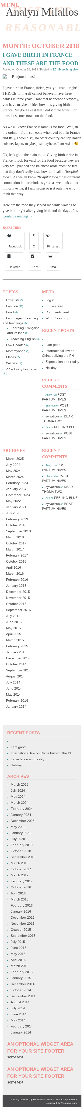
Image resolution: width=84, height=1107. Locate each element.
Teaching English (23, 339)
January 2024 (16, 489)
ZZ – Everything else (21, 369)
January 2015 (16, 652)
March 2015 (15, 640)
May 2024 (13, 471)
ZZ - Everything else (65, 69)
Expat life (13, 300)
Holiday (51, 368)
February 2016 (17, 579)
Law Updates (15, 345)
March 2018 (15, 537)
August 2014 (15, 676)
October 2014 (16, 664)
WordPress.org (57, 318)
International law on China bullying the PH (41, 753)
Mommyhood (15, 351)
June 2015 (14, 622)
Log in (50, 300)
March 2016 (15, 573)
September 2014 (18, 670)
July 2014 (13, 682)
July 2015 (13, 616)
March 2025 (15, 458)
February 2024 (17, 483)
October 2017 (16, 543)
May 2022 (13, 501)
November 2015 (18, 598)
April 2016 (13, 567)
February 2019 (17, 519)
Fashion (12, 306)
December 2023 (18, 495)
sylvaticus (53, 416)
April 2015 (13, 634)
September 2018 (18, 531)
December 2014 (18, 658)
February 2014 (17, 700)
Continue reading (18, 216)
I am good (53, 345)
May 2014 (13, 694)
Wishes (11, 363)
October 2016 (16, 561)
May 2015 (13, 628)
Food (10, 312)
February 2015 (17, 646)
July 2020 (13, 513)
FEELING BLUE (65, 427)
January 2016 (16, 585)
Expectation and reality (62, 361)
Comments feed (57, 312)
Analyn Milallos (42, 12)
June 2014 (14, 688)
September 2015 (18, 610)
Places (11, 357)
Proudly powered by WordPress (28, 1099)
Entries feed (54, 306)
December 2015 (18, 592)
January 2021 (16, 507)
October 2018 (16, 525)
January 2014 (16, 706)
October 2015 (16, 604)
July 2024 (13, 465)
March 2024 (15, 477)
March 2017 (15, 549)
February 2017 (17, 555)
